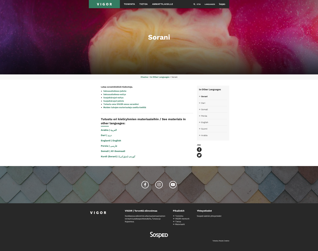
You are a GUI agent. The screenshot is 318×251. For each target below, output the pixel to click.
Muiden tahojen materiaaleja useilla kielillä (124, 107)
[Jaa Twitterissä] (199, 155)
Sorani (204, 96)
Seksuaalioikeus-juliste (114, 91)
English (204, 122)
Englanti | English (111, 140)
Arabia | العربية (109, 130)
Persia (204, 116)
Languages (210, 4)
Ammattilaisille (162, 4)
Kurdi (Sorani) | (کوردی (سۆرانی (118, 156)
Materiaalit (180, 224)
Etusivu (144, 77)
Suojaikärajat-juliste (113, 101)
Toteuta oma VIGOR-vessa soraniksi (121, 104)
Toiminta (129, 4)
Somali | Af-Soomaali (113, 151)
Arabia (204, 135)
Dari (203, 103)
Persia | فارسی (109, 145)
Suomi (204, 129)
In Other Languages (159, 77)
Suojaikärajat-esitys (113, 97)
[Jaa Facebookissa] (199, 149)
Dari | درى (106, 135)
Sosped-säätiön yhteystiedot (209, 216)
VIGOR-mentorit (182, 218)
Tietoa (143, 4)
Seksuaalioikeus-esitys (114, 94)
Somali (204, 109)
